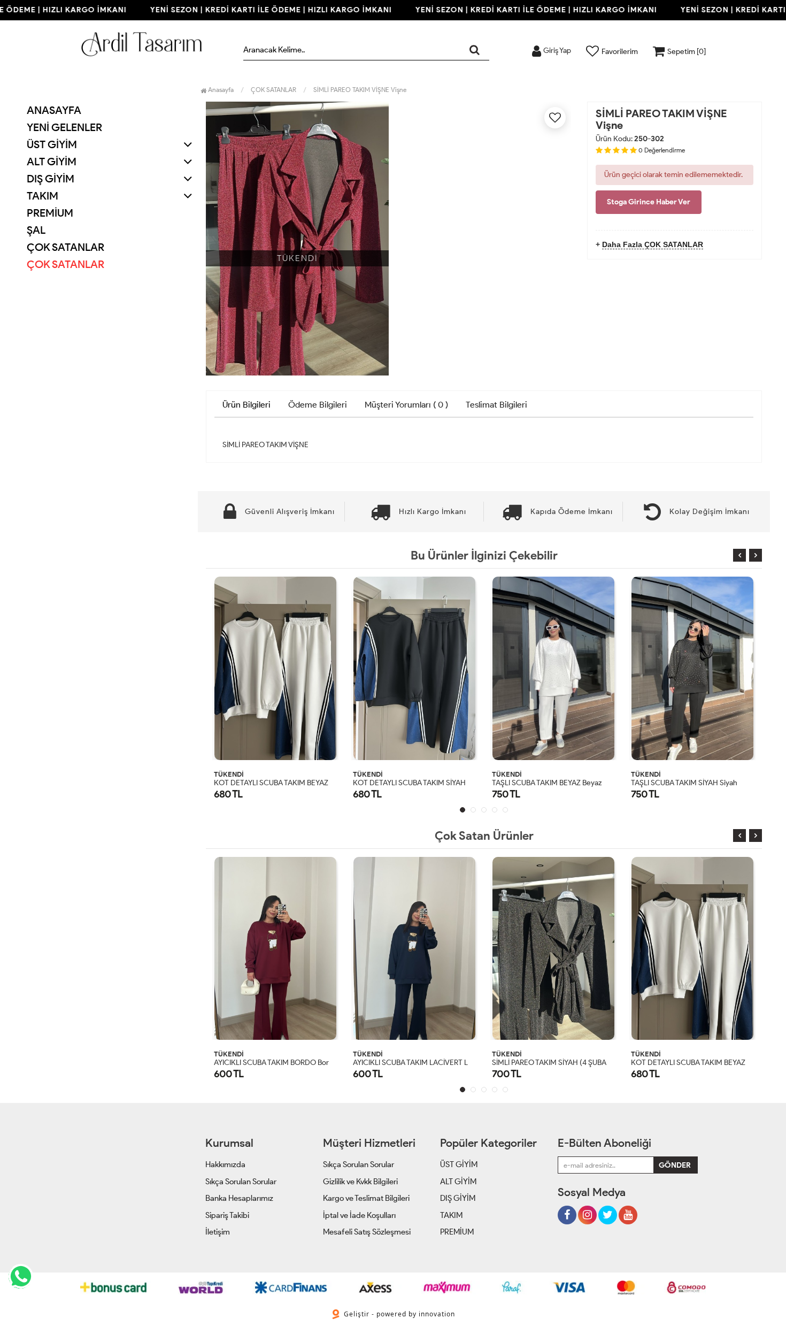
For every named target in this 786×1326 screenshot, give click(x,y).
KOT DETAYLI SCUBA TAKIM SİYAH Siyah (419, 782)
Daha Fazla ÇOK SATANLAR (652, 244)
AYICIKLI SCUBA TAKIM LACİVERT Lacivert (421, 1062)
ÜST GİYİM (458, 1164)
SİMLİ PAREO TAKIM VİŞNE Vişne (359, 90)
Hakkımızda (225, 1164)
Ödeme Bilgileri (317, 405)
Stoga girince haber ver (648, 201)
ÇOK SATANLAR (65, 247)
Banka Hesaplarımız (239, 1198)
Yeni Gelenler (64, 127)
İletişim (217, 1232)
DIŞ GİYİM (457, 1198)
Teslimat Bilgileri (496, 405)
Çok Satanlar (65, 264)
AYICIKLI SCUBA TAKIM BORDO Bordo (275, 1062)
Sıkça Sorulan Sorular (240, 1181)
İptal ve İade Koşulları (359, 1215)
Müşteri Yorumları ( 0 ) (406, 405)
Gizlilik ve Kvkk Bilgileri (360, 1181)
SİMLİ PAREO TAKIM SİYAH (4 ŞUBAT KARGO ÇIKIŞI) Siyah (586, 1062)
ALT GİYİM (458, 1181)
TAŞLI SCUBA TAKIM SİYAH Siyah (684, 782)
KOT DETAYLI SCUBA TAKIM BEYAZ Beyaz (281, 782)
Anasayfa (54, 110)
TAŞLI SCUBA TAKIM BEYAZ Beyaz (547, 782)
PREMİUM (50, 212)
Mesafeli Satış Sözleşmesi (367, 1232)
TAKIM (451, 1215)
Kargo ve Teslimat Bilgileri (366, 1198)
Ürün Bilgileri (246, 405)
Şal (36, 230)
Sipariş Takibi (227, 1215)
